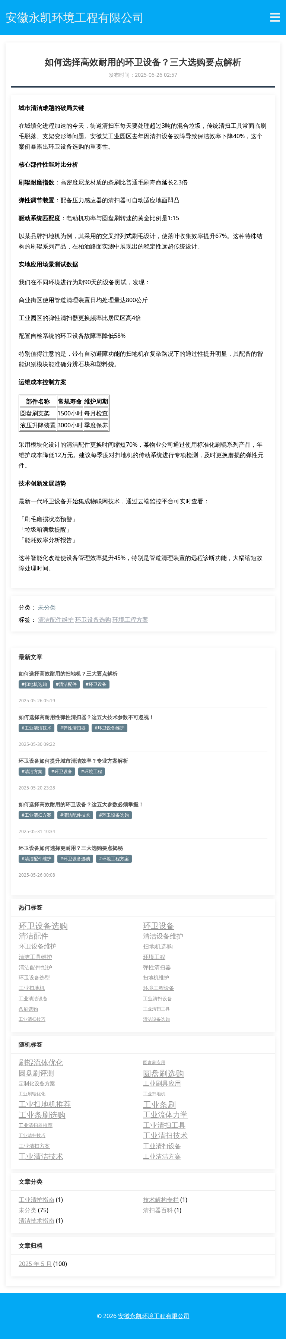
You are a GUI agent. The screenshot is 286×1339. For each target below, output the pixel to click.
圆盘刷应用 (154, 1062)
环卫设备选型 (34, 977)
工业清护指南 (36, 1200)
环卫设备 (158, 925)
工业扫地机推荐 (45, 1104)
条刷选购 (28, 1009)
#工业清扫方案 (36, 815)
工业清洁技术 (41, 1156)
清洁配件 (33, 936)
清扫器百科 (158, 1210)
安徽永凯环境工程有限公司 (154, 1316)
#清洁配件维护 (36, 858)
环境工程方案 (130, 619)
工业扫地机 (32, 987)
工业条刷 (159, 1104)
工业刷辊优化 (32, 1093)
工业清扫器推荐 (36, 1125)
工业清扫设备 (157, 998)
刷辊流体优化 (41, 1062)
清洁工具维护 (35, 956)
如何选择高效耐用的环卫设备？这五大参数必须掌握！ (81, 804)
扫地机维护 (156, 977)
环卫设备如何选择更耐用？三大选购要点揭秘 (71, 847)
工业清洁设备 (33, 998)
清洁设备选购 (156, 1019)
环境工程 (154, 956)
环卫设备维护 (38, 946)
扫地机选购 (158, 946)
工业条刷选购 (42, 1114)
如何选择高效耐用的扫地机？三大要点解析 (68, 673)
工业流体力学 (165, 1114)
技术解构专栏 (161, 1200)
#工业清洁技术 (36, 728)
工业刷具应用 (162, 1083)
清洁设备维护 (163, 935)
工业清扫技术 (165, 1135)
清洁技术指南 (36, 1220)
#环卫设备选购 (114, 815)
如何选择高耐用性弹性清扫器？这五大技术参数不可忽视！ (86, 717)
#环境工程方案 (114, 858)
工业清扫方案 (34, 1145)
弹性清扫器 (157, 967)
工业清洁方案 (162, 1156)
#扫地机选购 (34, 684)
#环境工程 (91, 771)
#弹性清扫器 (73, 728)
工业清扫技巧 (32, 1019)
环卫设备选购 (93, 619)
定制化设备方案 (37, 1083)
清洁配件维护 (56, 619)
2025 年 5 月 (35, 1264)
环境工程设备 (158, 987)
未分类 (47, 607)
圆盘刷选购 (163, 1073)
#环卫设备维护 (109, 728)
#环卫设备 (96, 684)
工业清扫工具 (156, 1009)
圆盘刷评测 (36, 1073)
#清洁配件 (66, 684)
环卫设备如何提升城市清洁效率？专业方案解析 (73, 760)
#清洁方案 (32, 771)
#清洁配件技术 (75, 815)
